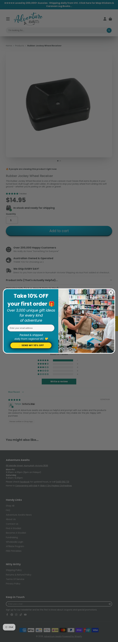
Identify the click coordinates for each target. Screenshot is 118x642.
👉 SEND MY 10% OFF (31, 345)
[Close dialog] (111, 292)
